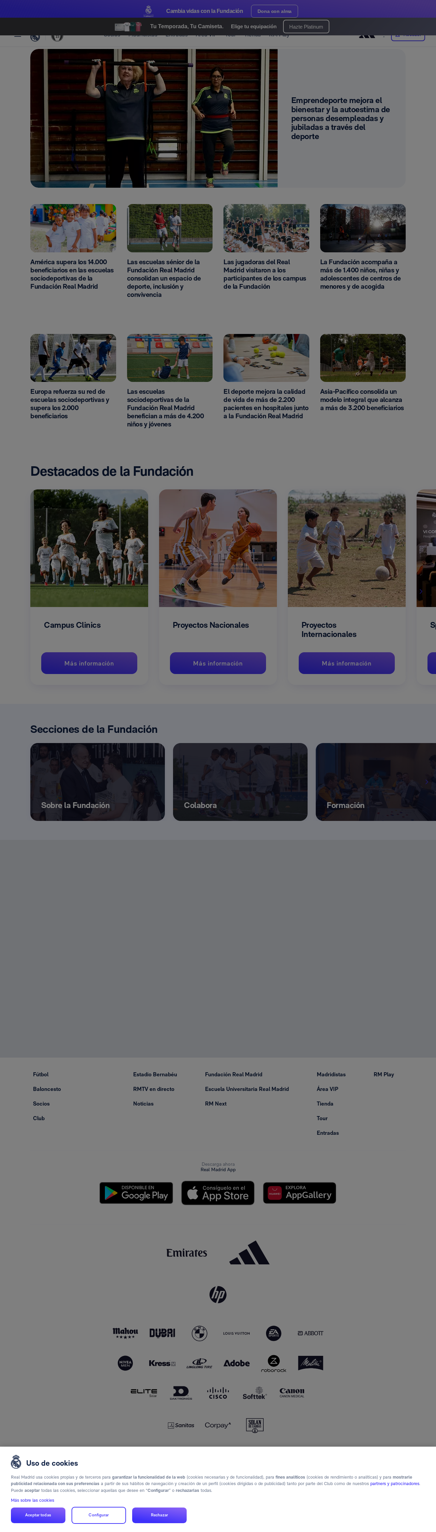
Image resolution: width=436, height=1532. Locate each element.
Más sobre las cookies (32, 1500)
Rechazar (159, 1515)
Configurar (99, 1515)
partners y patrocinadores (394, 1483)
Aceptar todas (38, 1515)
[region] (218, 1489)
